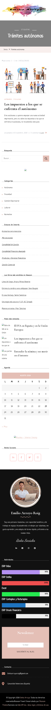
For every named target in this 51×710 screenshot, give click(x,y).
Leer (42, 133)
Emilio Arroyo (25, 698)
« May (4, 427)
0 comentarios (35, 133)
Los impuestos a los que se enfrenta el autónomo (23, 106)
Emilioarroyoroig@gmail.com (17, 674)
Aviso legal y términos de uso (38, 705)
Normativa (8, 215)
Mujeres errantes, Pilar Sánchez (14, 309)
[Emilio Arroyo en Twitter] (29, 457)
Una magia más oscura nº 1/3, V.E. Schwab (17, 302)
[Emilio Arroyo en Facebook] (21, 457)
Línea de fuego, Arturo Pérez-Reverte (16, 282)
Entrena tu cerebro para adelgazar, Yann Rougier (20, 289)
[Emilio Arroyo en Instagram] (37, 457)
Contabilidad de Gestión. (10, 245)
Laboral (7, 208)
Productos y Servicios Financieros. (14, 258)
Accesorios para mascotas (11, 231)
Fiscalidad (17, 99)
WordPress (22, 705)
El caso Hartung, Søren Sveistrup (14, 295)
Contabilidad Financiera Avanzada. (13, 252)
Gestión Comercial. (8, 265)
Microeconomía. (7, 238)
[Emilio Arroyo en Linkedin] (13, 457)
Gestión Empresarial (11, 201)
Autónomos (8, 99)
